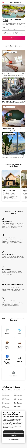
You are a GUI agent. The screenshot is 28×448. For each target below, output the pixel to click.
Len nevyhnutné (13, 435)
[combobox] (13, 29)
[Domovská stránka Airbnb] (3, 2)
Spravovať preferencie (13, 439)
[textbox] (7, 34)
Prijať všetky (13, 432)
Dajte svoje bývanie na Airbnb (17, 2)
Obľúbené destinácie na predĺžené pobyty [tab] (11, 389)
